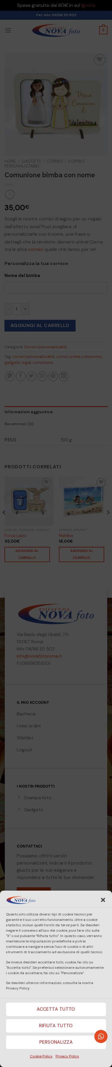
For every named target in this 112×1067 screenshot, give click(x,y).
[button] (103, 900)
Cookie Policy (41, 1056)
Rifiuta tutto (56, 1026)
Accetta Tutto (56, 1009)
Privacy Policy (67, 1056)
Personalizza (56, 1042)
